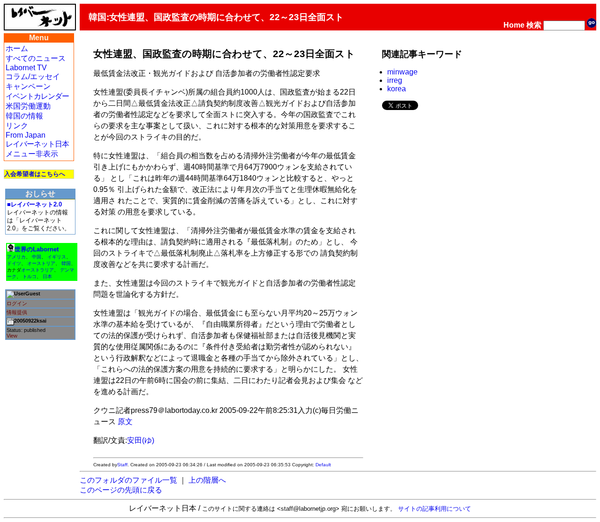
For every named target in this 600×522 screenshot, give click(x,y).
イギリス (56, 256)
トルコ (29, 276)
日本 (47, 276)
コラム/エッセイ (33, 77)
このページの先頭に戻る (121, 490)
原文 (125, 422)
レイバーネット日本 (37, 144)
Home (514, 25)
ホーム (17, 48)
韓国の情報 (24, 116)
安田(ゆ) (140, 440)
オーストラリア (37, 269)
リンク (17, 126)
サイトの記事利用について (434, 508)
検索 (533, 25)
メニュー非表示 (32, 154)
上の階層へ (207, 480)
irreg (394, 80)
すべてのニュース (36, 58)
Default (323, 464)
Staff (122, 464)
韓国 (66, 263)
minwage (402, 72)
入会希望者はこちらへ (34, 173)
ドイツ (14, 263)
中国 (36, 256)
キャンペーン (28, 86)
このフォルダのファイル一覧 (128, 480)
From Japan (25, 135)
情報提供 (17, 312)
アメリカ (16, 256)
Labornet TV (26, 68)
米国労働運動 (28, 106)
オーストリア (41, 263)
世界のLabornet (37, 249)
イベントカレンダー (37, 96)
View (12, 335)
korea (396, 89)
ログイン (17, 303)
